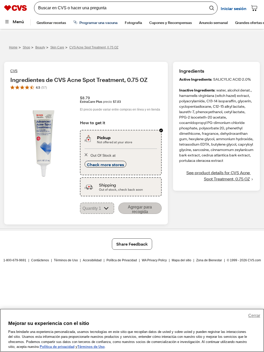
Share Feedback (132, 244)
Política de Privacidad (121, 260)
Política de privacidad (57, 347)
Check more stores (105, 164)
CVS (14, 70)
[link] (216, 176)
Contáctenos (40, 260)
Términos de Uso (66, 260)
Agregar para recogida (140, 209)
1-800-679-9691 (14, 260)
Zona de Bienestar (209, 260)
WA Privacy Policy (154, 260)
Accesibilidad (92, 260)
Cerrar (254, 315)
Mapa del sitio (181, 260)
